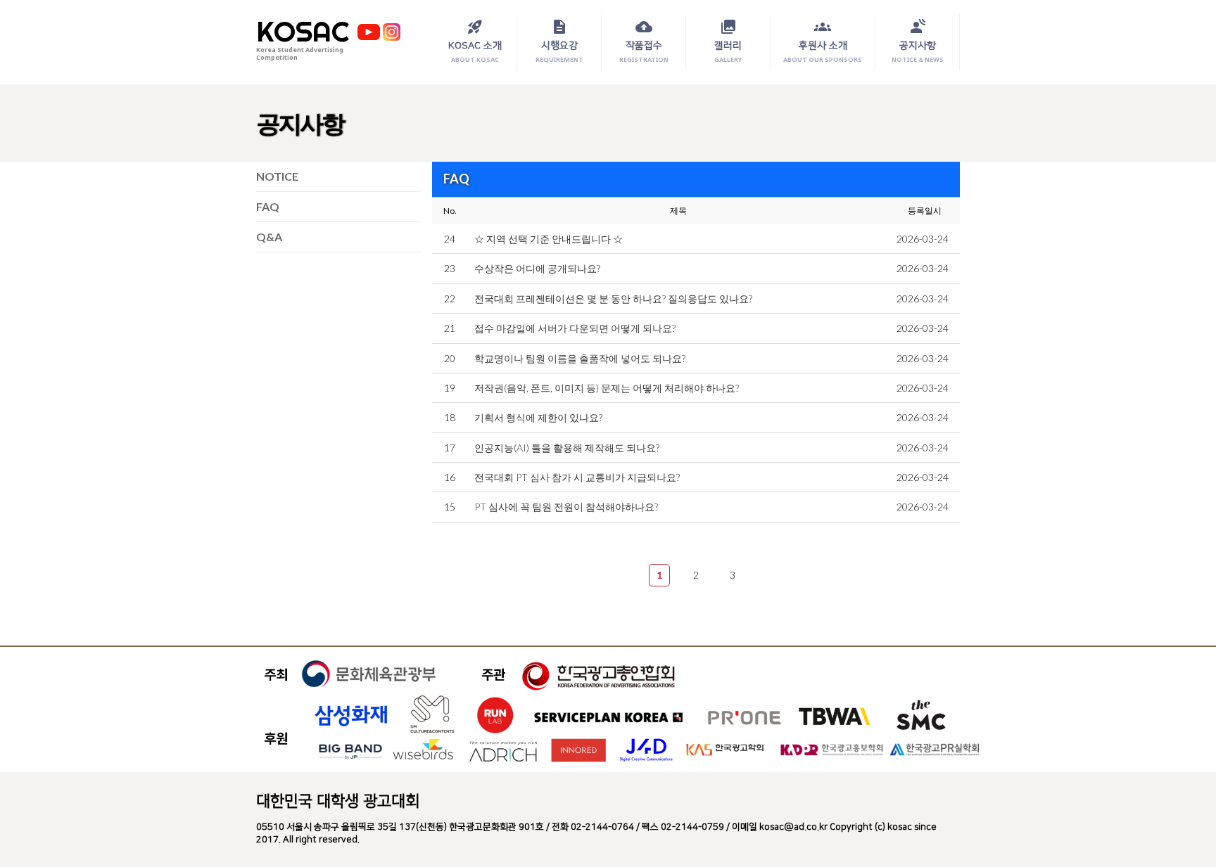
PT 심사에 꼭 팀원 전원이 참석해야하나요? (566, 507)
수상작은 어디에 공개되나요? (537, 268)
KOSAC (302, 31)
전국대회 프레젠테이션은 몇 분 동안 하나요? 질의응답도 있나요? (613, 298)
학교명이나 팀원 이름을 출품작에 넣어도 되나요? (579, 358)
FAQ (267, 206)
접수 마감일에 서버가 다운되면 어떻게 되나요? (575, 328)
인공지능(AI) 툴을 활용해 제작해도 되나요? (566, 448)
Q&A (269, 236)
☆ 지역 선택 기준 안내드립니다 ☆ (548, 239)
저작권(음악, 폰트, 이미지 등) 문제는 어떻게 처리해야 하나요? (606, 388)
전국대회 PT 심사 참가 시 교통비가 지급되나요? (577, 477)
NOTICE (277, 176)
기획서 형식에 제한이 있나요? (538, 417)
